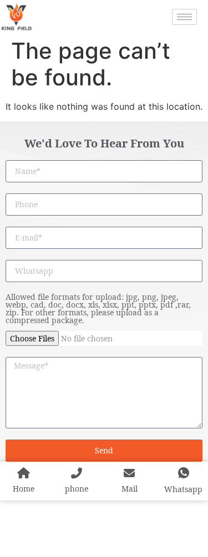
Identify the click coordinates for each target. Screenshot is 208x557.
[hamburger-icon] (184, 17)
